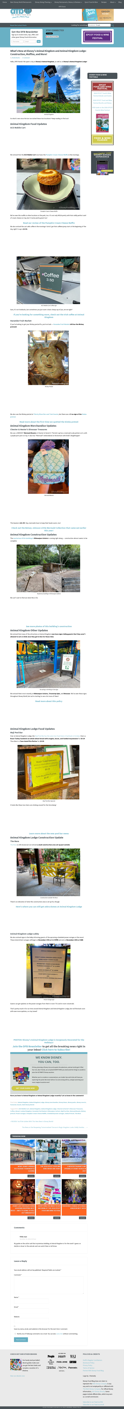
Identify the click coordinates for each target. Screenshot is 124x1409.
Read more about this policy (48, 701)
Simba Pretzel (69, 1113)
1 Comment (26, 58)
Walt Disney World (28, 1105)
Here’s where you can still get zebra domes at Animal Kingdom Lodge (49, 906)
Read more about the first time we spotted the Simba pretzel (49, 421)
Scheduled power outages (55, 1113)
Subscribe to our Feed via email (93, 1404)
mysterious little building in (23, 538)
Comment (18, 1275)
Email (16, 1307)
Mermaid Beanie (75, 1111)
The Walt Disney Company (91, 1389)
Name (16, 1297)
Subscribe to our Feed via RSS (93, 1402)
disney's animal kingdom (23, 1111)
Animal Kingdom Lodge (36, 1102)
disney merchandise (51, 1102)
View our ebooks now (17, 1376)
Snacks (19, 1105)
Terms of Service (88, 1368)
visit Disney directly (98, 1391)
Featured (13, 1105)
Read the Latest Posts (18, 25)
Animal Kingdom (23, 1102)
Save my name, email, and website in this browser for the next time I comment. (41, 1329)
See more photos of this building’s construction (49, 626)
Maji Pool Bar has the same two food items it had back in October (57, 736)
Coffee (12, 1111)
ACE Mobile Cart (24, 1109)
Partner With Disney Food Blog (93, 1371)
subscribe (59, 1334)
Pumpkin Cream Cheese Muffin (36, 1113)
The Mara (13, 845)
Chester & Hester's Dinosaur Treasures (70, 1109)
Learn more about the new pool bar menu (49, 833)
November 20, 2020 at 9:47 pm (28, 1239)
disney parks (72, 1102)
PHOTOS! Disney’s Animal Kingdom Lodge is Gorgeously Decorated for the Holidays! (49, 1041)
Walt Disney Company (99, 1384)
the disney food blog (17, 7)
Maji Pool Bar (65, 1111)
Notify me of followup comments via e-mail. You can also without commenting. (47, 1334)
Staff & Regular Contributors (92, 1360)
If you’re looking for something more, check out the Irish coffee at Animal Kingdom (49, 316)
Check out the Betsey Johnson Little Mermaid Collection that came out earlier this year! (48, 529)
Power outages (21, 1113)
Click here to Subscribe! (56, 1049)
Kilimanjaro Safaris (53, 1111)
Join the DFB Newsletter (27, 1046)
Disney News (63, 1102)
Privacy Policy (87, 1365)
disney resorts (81, 1102)
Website (16, 1317)
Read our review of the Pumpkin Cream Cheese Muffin (49, 222)
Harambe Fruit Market (61, 324)
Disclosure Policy (88, 1363)
